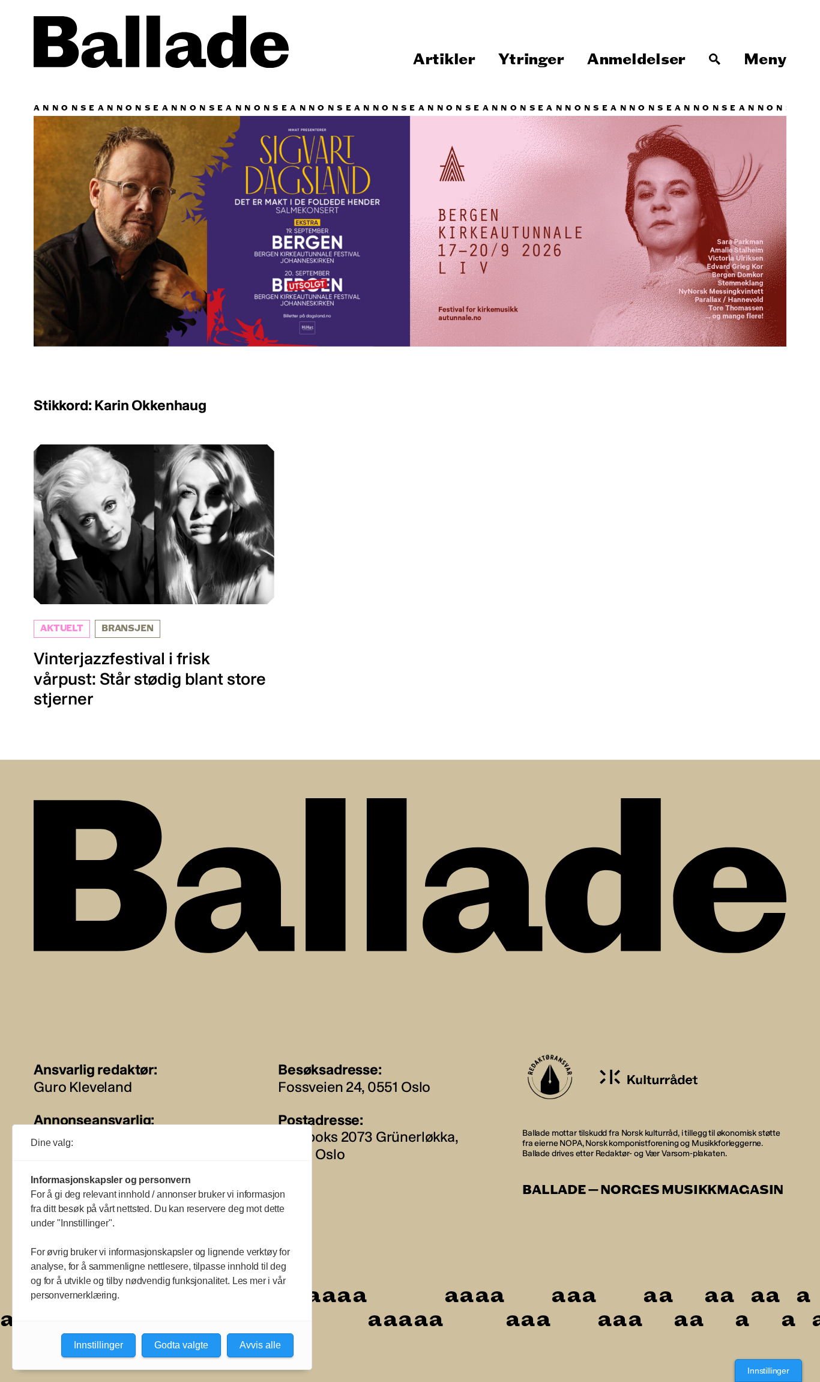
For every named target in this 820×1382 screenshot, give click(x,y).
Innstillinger (768, 1370)
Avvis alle (260, 1345)
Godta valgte (181, 1345)
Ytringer (531, 59)
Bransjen (127, 628)
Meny (765, 59)
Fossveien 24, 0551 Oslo (354, 1087)
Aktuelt (61, 628)
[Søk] (715, 59)
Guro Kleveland (83, 1087)
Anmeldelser (636, 59)
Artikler (444, 59)
